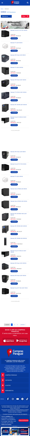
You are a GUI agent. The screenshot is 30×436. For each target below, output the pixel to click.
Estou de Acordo (23, 420)
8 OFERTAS (14, 38)
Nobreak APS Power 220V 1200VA (18, 79)
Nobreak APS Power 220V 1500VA (18, 275)
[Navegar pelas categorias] (2, 2)
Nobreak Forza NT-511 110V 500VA (18, 164)
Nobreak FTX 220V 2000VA (16, 67)
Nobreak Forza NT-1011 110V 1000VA (18, 30)
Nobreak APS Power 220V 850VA (18, 55)
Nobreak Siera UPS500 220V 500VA (18, 201)
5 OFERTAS (14, 87)
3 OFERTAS (14, 271)
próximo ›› (23, 324)
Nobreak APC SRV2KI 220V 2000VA (18, 226)
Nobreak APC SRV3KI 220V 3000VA (18, 104)
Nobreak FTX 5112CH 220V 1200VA (18, 92)
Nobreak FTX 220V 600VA (16, 42)
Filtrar (23, 16)
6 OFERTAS (14, 63)
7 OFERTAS (14, 50)
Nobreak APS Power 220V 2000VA (18, 263)
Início (2, 8)
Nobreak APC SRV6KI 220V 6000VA (18, 238)
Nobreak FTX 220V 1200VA (16, 176)
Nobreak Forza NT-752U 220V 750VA (19, 288)
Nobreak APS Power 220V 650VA (18, 151)
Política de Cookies (6, 424)
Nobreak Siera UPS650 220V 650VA (18, 188)
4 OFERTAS (14, 125)
